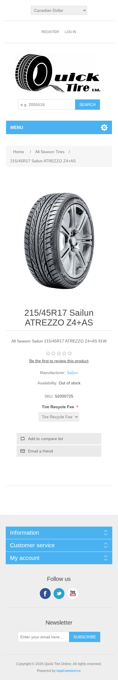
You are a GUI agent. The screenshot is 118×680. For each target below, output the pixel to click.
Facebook (45, 593)
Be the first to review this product (58, 361)
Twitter (59, 593)
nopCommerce (68, 671)
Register (50, 32)
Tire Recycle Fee (58, 406)
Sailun (72, 372)
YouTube (72, 593)
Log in (70, 32)
